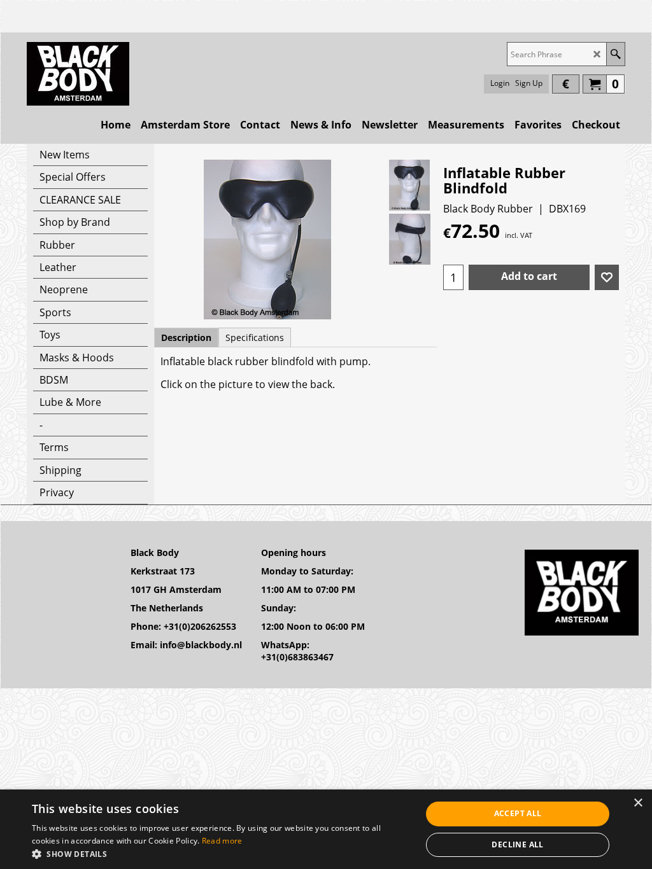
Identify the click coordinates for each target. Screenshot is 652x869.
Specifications (254, 337)
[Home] (78, 74)
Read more (222, 840)
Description (186, 337)
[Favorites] (607, 277)
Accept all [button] (518, 813)
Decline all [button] (517, 844)
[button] (221, 853)
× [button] (637, 803)
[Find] (615, 54)
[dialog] (326, 829)
